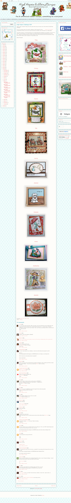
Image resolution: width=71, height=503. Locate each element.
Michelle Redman (22, 349)
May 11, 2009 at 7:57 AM (23, 478)
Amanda (20, 441)
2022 (4, 49)
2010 (4, 67)
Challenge (20, 319)
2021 (4, 50)
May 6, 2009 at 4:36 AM (23, 398)
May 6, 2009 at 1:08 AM (23, 385)
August (5, 76)
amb (20, 471)
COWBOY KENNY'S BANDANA (28, 477)
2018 (4, 55)
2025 (4, 44)
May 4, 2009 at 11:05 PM (23, 366)
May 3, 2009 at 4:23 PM (23, 340)
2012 (4, 64)
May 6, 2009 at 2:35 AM (23, 392)
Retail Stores (39, 19)
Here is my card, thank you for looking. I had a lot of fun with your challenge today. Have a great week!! (35, 339)
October (5, 73)
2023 (4, 47)
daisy (20, 433)
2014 (4, 61)
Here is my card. (22, 403)
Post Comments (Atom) (38, 488)
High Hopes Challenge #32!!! (7, 85)
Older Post (53, 485)
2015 (4, 59)
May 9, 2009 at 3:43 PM (23, 463)
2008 (4, 105)
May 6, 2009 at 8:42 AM (23, 410)
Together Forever (22, 444)
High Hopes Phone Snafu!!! (7, 92)
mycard (20, 396)
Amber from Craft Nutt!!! (49, 29)
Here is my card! (23, 369)
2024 (4, 46)
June (5, 79)
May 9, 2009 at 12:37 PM (23, 445)
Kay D (20, 425)
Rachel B (20, 361)
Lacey (36, 158)
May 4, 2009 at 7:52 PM (23, 359)
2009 (4, 68)
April (5, 99)
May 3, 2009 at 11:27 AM (23, 335)
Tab (36, 128)
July (5, 77)
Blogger (43, 495)
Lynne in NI (21, 456)
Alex (20, 387)
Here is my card (21, 461)
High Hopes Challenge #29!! (7, 95)
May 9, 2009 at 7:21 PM (23, 469)
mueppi (20, 342)
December (6, 70)
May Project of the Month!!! (7, 97)
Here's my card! (21, 375)
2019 (4, 53)
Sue (20, 394)
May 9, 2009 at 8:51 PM (23, 474)
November (6, 71)
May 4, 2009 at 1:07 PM (23, 347)
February (5, 102)
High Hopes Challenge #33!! (7, 83)
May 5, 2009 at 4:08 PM (23, 377)
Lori (20, 465)
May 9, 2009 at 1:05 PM (23, 454)
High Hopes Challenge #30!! (7, 90)
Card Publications (31, 19)
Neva (20, 476)
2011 (4, 65)
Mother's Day (66, 71)
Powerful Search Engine (23, 368)
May (5, 80)
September (6, 74)
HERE (37, 363)
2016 (4, 58)
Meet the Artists (14, 19)
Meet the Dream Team (22, 19)
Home (4, 19)
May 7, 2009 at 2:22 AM (23, 423)
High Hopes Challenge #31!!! (7, 87)
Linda (20, 324)
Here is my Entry (22, 472)
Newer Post (19, 485)
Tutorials (8, 19)
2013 (4, 62)
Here (23, 383)
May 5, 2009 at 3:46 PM (23, 370)
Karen (36, 99)
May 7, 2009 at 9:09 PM (23, 431)
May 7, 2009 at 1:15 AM (23, 417)
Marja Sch (21, 400)
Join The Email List (46, 19)
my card (20, 409)
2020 (4, 52)
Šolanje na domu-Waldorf (23, 419)
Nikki (20, 379)
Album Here (46, 415)
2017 (4, 56)
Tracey (20, 333)
